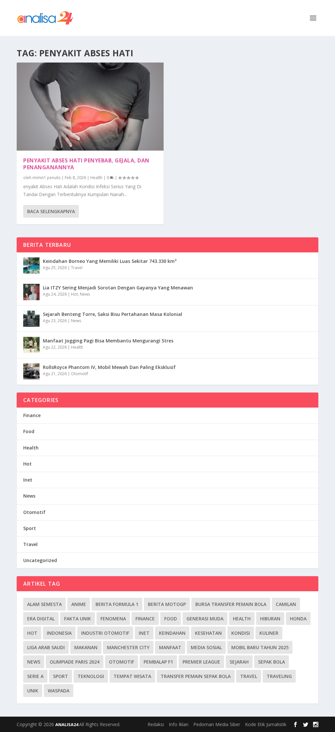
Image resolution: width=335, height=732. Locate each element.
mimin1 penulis (46, 177)
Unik (32, 690)
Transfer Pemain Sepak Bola (196, 676)
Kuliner (268, 633)
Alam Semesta (44, 604)
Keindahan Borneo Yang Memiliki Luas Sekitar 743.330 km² (110, 261)
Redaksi (156, 724)
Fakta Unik (77, 618)
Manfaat (170, 647)
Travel (76, 267)
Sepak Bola (271, 662)
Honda (298, 618)
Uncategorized (40, 560)
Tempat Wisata (132, 676)
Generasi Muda (204, 618)
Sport (29, 528)
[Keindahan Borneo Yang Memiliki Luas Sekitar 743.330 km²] (31, 265)
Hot (74, 294)
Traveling (279, 676)
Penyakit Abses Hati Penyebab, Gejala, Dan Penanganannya (86, 164)
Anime (78, 604)
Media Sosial (206, 647)
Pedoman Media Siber (216, 724)
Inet (27, 480)
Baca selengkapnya (51, 211)
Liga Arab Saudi (46, 647)
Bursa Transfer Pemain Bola (230, 604)
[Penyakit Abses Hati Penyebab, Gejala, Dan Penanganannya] (90, 107)
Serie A (35, 676)
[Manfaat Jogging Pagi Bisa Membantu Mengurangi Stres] (31, 345)
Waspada (58, 690)
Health (96, 177)
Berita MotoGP (167, 604)
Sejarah (239, 662)
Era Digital (41, 618)
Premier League (201, 662)
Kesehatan (208, 633)
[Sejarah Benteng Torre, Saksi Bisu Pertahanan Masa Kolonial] (31, 318)
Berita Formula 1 (117, 604)
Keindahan (172, 633)
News (85, 294)
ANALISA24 (67, 724)
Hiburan (270, 618)
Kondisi (240, 633)
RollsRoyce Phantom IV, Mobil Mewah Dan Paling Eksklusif (109, 367)
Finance (32, 415)
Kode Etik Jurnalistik (265, 724)
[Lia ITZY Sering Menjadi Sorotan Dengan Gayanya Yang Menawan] (31, 292)
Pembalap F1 (158, 662)
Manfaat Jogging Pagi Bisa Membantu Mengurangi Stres (108, 341)
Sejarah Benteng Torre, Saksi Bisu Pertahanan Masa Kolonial (112, 314)
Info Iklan (178, 724)
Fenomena (113, 618)
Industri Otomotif (105, 633)
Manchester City (128, 647)
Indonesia (59, 633)
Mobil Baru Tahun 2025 (260, 647)
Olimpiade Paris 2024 (74, 662)
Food (28, 431)
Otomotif (79, 373)
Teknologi (91, 676)
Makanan (85, 647)
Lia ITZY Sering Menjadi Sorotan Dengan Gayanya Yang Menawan (118, 287)
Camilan (286, 604)
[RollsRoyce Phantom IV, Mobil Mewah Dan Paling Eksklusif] (31, 371)
